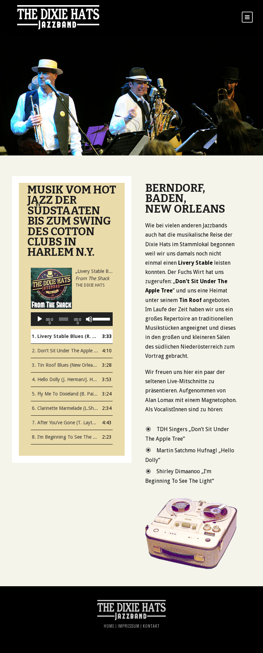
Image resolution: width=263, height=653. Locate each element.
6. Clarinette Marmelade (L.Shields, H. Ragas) (65, 408)
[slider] (101, 318)
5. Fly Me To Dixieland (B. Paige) (65, 394)
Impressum (128, 626)
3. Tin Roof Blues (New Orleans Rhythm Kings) (65, 365)
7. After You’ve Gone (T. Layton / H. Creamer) (65, 422)
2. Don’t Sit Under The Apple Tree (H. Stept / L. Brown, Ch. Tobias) (65, 350)
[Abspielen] (39, 319)
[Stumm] (89, 319)
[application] (72, 319)
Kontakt (151, 626)
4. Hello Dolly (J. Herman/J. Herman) (65, 379)
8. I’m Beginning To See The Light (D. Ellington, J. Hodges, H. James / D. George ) (65, 437)
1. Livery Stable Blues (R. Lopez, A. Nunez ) (65, 336)
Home (109, 626)
